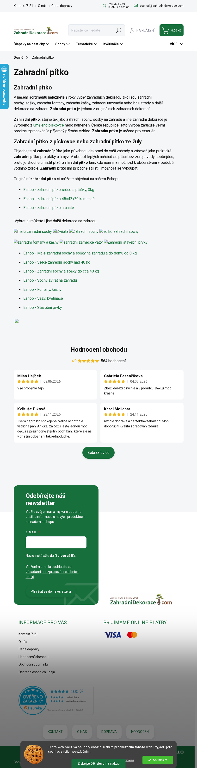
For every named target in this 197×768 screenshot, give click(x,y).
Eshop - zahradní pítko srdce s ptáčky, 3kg (58, 189)
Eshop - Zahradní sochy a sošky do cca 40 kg (61, 271)
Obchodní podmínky (33, 664)
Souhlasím (160, 760)
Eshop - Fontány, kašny (42, 289)
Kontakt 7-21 (23, 6)
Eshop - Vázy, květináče (43, 298)
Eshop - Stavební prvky (42, 307)
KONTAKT (55, 732)
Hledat (118, 30)
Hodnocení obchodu (98, 349)
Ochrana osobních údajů (36, 672)
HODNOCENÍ (140, 732)
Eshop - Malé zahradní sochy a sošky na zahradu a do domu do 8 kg (80, 253)
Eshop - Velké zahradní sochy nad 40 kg (56, 262)
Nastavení (126, 760)
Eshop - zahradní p (59, 199)
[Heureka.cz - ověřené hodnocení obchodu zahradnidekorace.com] (56, 700)
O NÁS (82, 732)
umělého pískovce (48, 125)
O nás (42, 6)
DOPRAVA (109, 732)
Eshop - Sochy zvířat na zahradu (50, 280)
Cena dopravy (61, 6)
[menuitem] (32, 44)
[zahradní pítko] (33, 231)
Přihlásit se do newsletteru (51, 591)
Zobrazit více (98, 452)
